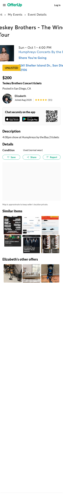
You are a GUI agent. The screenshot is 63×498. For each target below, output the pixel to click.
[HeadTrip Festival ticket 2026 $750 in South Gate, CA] (13, 225)
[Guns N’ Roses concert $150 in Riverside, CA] (13, 244)
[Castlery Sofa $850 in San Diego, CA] (31, 273)
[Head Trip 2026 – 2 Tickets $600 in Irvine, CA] (31, 225)
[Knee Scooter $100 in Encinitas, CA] (13, 273)
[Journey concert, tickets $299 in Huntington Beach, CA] (50, 244)
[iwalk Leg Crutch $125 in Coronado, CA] (50, 273)
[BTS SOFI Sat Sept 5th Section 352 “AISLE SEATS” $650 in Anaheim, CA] (31, 244)
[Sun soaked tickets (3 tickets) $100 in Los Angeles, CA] (50, 225)
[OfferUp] (14, 5)
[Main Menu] (4, 5)
